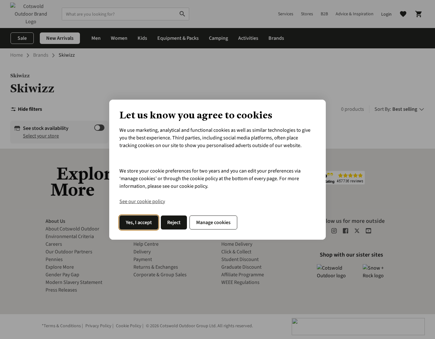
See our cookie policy (142, 201)
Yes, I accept (139, 222)
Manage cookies (213, 222)
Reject (174, 222)
